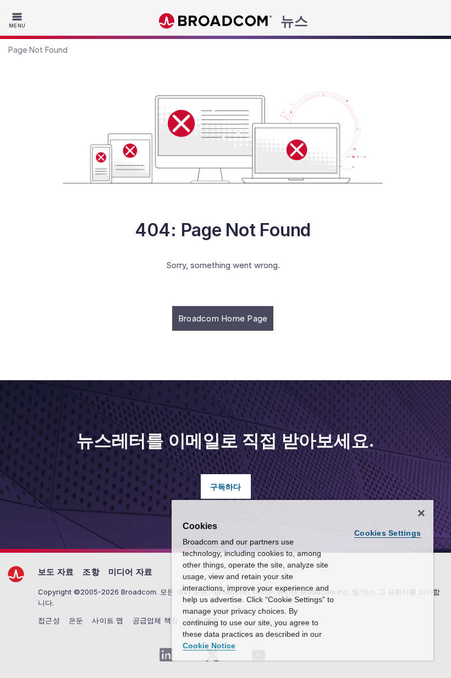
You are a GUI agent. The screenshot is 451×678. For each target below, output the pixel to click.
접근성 (49, 620)
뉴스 (294, 21)
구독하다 (225, 486)
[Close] (421, 513)
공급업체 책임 (156, 620)
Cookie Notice (209, 645)
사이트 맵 (107, 620)
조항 (91, 571)
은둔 (76, 620)
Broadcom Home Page (223, 318)
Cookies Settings (387, 533)
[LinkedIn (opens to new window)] (166, 655)
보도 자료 (56, 571)
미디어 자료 (130, 571)
